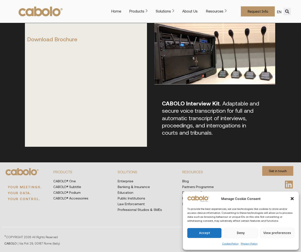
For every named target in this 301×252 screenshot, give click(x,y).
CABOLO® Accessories (70, 198)
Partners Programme (198, 187)
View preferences (277, 233)
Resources (214, 11)
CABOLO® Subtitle (67, 187)
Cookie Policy (230, 243)
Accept (204, 233)
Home (116, 11)
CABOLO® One (64, 181)
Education (125, 192)
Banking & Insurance (134, 187)
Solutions (163, 11)
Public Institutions (131, 198)
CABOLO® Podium (67, 192)
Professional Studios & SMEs (140, 210)
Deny (241, 233)
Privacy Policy (249, 243)
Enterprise (125, 181)
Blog (185, 181)
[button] (292, 198)
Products (136, 11)
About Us (190, 11)
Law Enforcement (131, 204)
